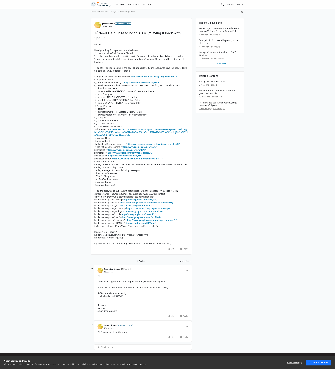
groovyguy (215, 46)
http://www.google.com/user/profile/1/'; (142, 217)
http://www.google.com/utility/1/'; (140, 199)
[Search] (222, 4)
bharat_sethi (217, 96)
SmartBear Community (99, 12)
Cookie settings (294, 363)
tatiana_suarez (217, 58)
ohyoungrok (215, 34)
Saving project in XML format (213, 81)
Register (230, 4)
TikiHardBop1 (219, 108)
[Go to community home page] (101, 4)
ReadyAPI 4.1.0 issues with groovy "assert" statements (219, 41)
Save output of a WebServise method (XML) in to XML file (217, 92)
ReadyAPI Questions (127, 12)
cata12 (214, 85)
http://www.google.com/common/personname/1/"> (137, 158)
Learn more (142, 364)
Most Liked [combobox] (186, 261)
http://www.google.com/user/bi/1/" (139, 146)
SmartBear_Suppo (112, 269)
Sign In (240, 4)
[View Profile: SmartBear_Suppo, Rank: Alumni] (100, 270)
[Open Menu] (242, 12)
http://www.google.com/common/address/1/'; (145, 211)
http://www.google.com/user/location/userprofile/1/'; (146, 202)
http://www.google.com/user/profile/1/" (127, 149)
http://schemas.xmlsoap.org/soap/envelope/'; (149, 208)
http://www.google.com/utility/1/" (125, 155)
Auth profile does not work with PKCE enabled (217, 53)
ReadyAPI (114, 12)
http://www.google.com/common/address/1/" (130, 152)
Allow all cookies (318, 363)
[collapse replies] (91, 268)
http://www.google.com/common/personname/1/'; (152, 220)
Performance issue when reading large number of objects (218, 104)
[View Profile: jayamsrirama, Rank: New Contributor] (97, 25)
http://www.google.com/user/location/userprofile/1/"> (154, 144)
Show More (221, 63)
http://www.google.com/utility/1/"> (141, 82)
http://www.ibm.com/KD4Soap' (140, 223)
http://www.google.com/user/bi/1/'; (139, 214)
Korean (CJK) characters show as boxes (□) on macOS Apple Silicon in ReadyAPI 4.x (219, 30)
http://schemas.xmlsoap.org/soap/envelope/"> (154, 76)
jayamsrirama (108, 23)
